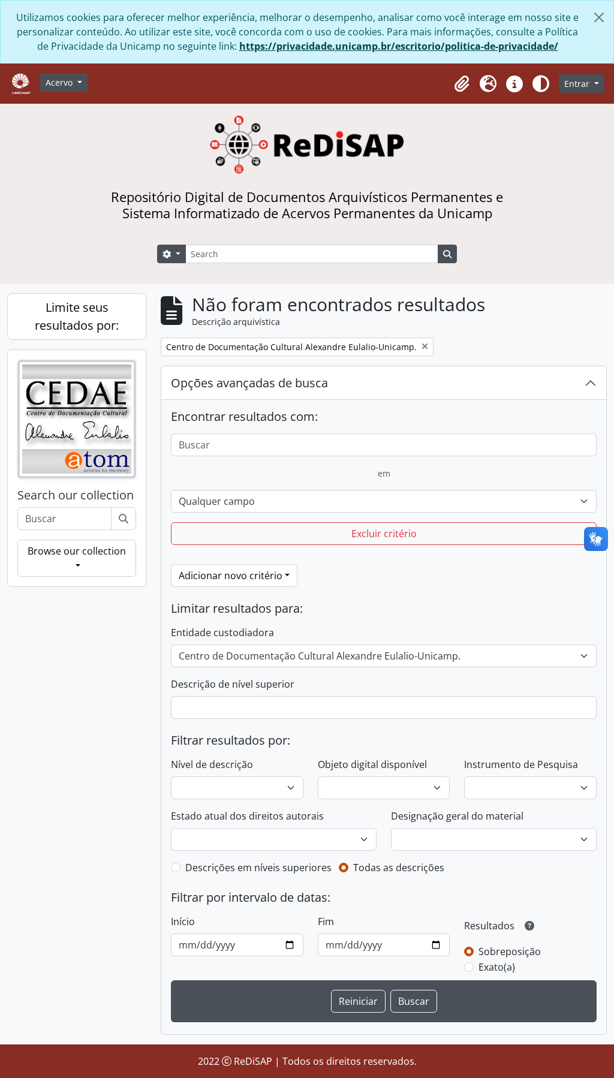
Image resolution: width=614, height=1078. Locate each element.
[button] (462, 84)
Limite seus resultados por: (77, 316)
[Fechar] (599, 17)
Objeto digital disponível (372, 764)
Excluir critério (384, 533)
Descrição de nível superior (232, 684)
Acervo (60, 82)
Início (183, 921)
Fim (326, 921)
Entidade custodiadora (222, 632)
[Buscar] (123, 518)
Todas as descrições (398, 867)
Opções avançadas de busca (249, 383)
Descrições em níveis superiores (258, 867)
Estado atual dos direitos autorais (247, 816)
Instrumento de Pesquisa (521, 764)
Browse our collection (77, 551)
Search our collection (75, 495)
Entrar (578, 83)
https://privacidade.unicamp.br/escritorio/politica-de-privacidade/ (398, 46)
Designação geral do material (457, 816)
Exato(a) (496, 967)
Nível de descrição (212, 764)
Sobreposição (509, 951)
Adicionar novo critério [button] (230, 575)
